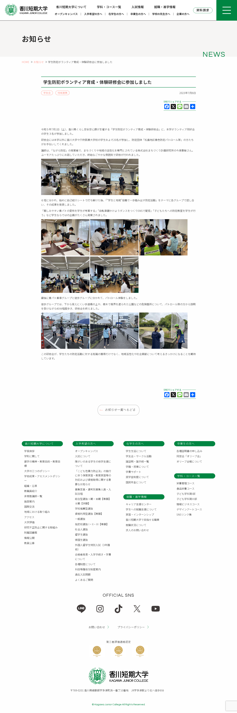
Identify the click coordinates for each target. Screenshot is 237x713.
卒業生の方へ (138, 14)
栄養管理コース (185, 483)
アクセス (29, 517)
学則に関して (32, 456)
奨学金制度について (137, 477)
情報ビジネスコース (188, 504)
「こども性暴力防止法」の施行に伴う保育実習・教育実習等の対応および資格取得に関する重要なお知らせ (93, 477)
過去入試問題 (82, 574)
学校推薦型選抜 (84, 508)
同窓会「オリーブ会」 (189, 456)
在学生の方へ (116, 14)
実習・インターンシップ (140, 514)
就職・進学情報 (165, 7)
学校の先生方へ (161, 14)
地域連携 (62, 93)
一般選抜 (80, 519)
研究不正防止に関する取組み (41, 527)
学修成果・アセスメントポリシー (42, 478)
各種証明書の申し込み (189, 451)
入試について (82, 456)
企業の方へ (183, 14)
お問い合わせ (97, 627)
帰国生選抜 (81, 540)
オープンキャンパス (66, 14)
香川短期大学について (71, 7)
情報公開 (29, 538)
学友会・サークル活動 (139, 456)
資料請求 (202, 10)
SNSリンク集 (184, 514)
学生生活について (136, 451)
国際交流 (29, 506)
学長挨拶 (29, 451)
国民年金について (136, 482)
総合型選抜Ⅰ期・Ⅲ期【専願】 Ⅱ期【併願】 (93, 501)
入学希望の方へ (93, 14)
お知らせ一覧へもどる (120, 409)
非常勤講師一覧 (33, 496)
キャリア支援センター (139, 504)
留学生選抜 (81, 534)
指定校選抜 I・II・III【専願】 (92, 524)
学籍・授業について (137, 467)
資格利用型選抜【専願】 (89, 514)
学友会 (47, 93)
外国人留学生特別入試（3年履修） (92, 547)
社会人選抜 (81, 529)
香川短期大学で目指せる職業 (142, 520)
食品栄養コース (185, 488)
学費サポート (133, 472)
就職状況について (136, 525)
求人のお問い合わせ (137, 530)
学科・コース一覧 (109, 7)
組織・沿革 (30, 486)
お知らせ (39, 62)
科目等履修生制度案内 (88, 569)
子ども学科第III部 (187, 499)
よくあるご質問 (84, 580)
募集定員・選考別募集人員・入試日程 (93, 491)
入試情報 (138, 7)
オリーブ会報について (189, 461)
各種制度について (85, 564)
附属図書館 (30, 532)
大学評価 (29, 522)
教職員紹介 (30, 491)
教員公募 (29, 543)
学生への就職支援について (141, 509)
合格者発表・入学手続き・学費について (93, 556)
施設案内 (29, 501)
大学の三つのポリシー (37, 471)
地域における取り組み (37, 512)
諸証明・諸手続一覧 (137, 461)
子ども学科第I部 (186, 494)
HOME (25, 62)
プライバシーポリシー (131, 627)
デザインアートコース (189, 509)
